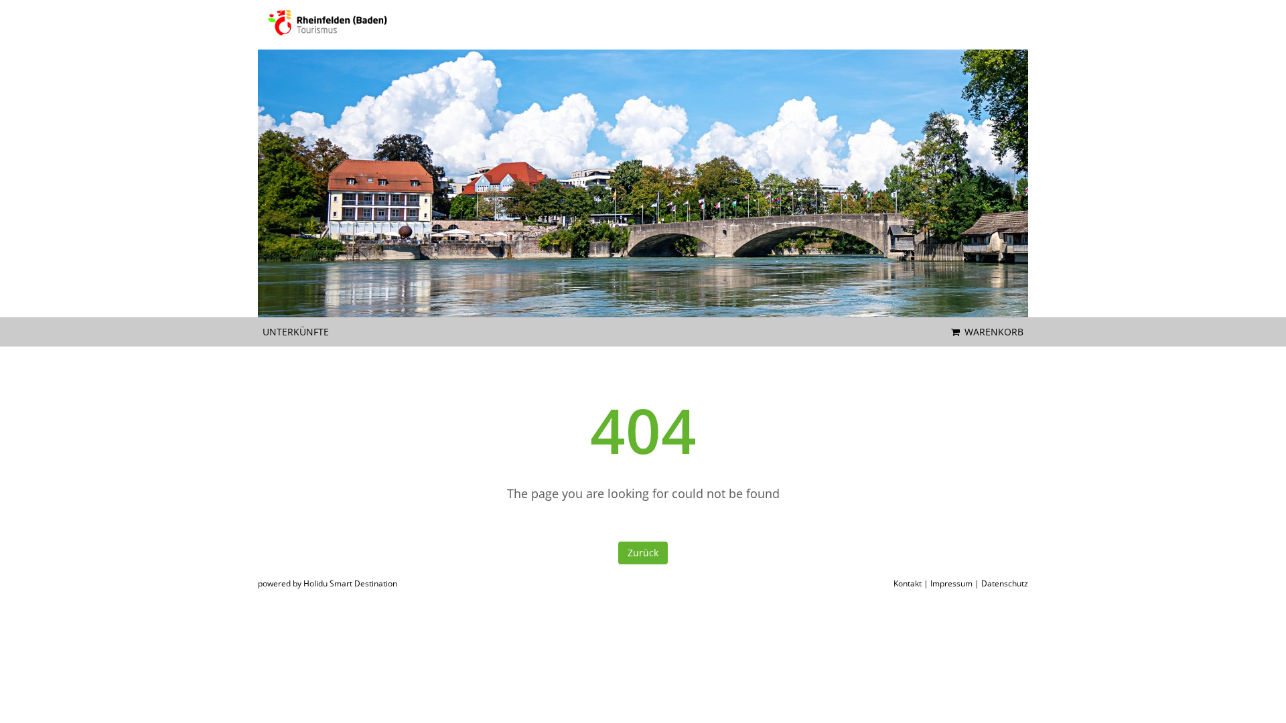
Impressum (951, 583)
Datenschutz (1004, 583)
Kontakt (908, 583)
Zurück (643, 552)
